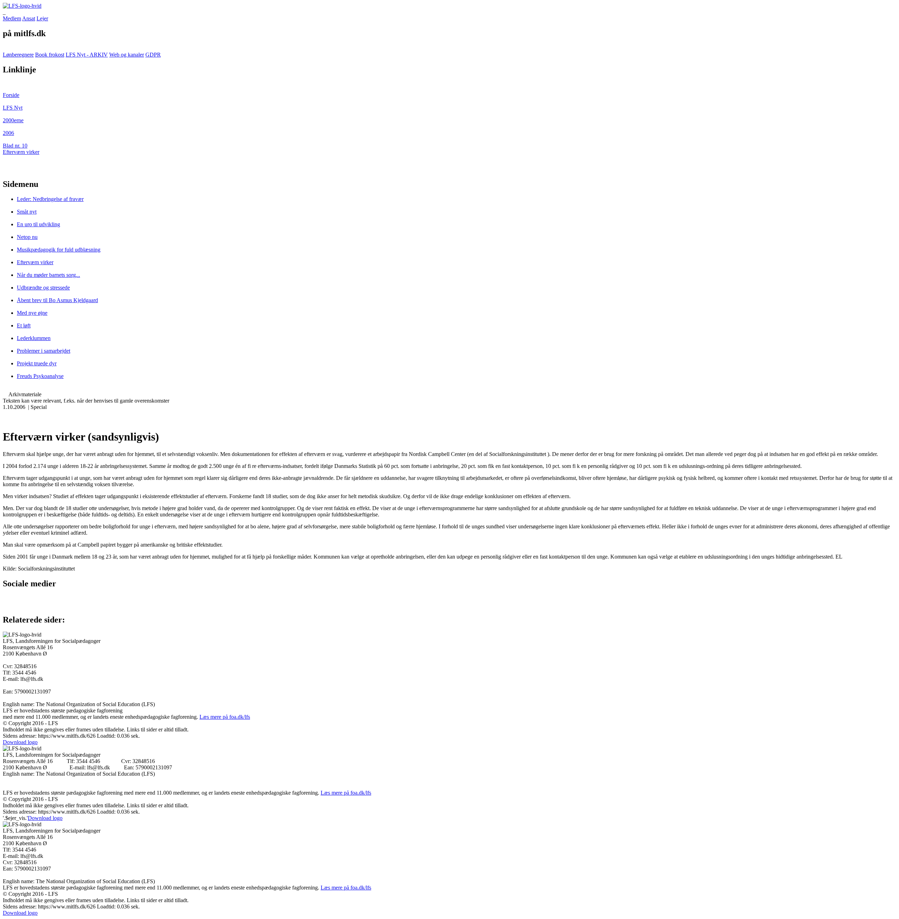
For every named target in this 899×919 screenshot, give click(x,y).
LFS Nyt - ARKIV (87, 55)
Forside (11, 95)
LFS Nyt (12, 108)
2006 (8, 133)
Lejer (42, 18)
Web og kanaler (126, 55)
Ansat (28, 18)
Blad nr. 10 (15, 146)
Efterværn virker (21, 152)
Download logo (20, 742)
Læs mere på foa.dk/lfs (224, 717)
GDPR (153, 55)
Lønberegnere (18, 55)
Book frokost (49, 55)
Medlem (12, 18)
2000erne (13, 120)
